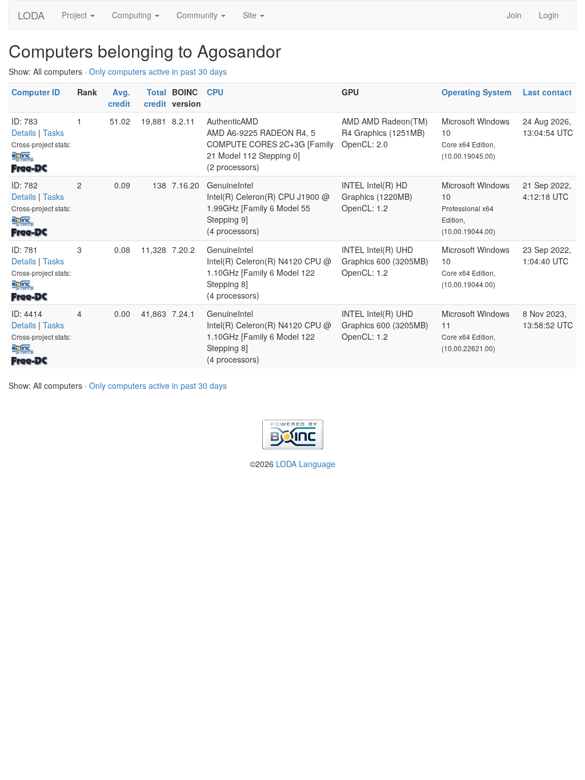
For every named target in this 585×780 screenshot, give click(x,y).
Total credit (155, 97)
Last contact (547, 92)
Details (23, 132)
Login (549, 15)
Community (198, 15)
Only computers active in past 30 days (158, 71)
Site (251, 15)
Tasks (53, 132)
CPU (215, 92)
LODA (31, 14)
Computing (133, 15)
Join (514, 15)
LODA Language (305, 463)
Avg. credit (119, 97)
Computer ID (35, 92)
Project (75, 15)
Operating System (476, 92)
